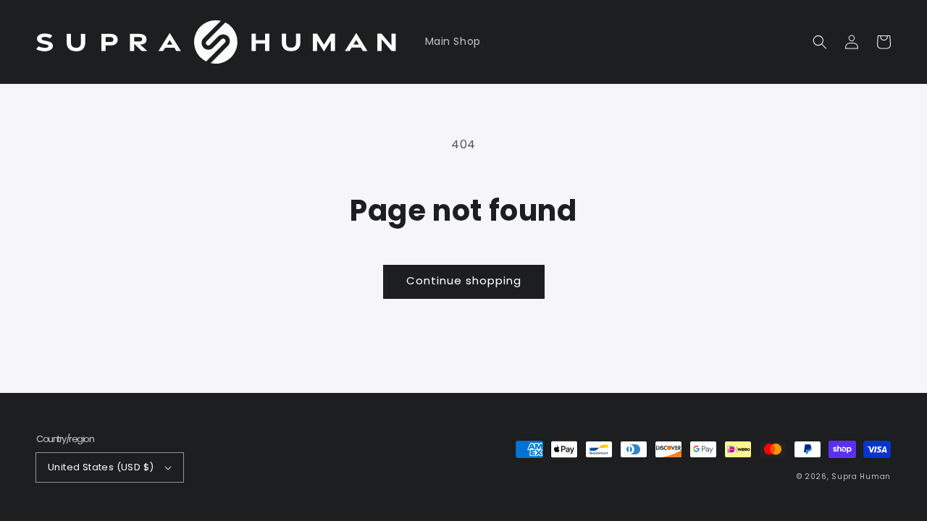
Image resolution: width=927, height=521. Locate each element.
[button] (820, 42)
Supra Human (861, 476)
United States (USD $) (101, 467)
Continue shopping (463, 280)
